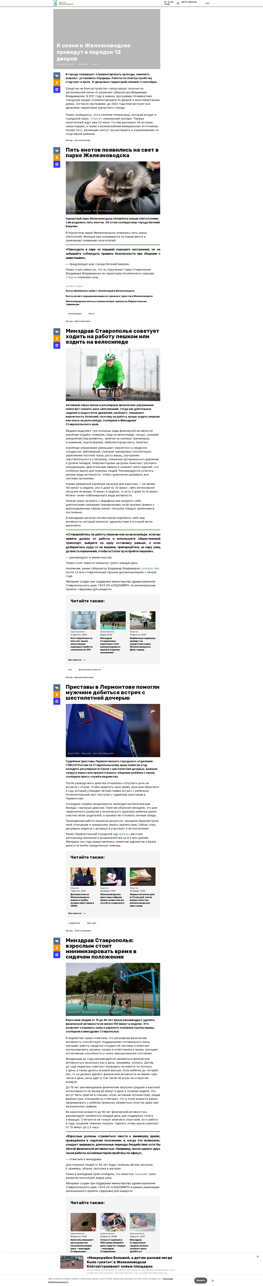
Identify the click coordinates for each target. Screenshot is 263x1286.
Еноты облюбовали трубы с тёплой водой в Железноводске (100, 291)
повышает (142, 1174)
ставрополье (74, 923)
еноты (91, 314)
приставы (91, 923)
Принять (200, 1280)
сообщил (147, 568)
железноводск (75, 314)
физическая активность (90, 670)
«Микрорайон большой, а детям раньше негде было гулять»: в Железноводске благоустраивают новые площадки (129, 1262)
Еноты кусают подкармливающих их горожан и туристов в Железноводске (109, 296)
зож (70, 670)
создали (71, 277)
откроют (96, 118)
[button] (72, 1262)
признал (124, 834)
